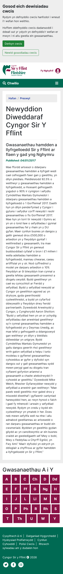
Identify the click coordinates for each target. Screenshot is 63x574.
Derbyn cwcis (13, 43)
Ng (45, 489)
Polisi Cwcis (26, 544)
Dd (54, 479)
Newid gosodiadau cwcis (21, 52)
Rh (45, 509)
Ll (34, 499)
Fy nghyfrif (47, 70)
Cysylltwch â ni (12, 536)
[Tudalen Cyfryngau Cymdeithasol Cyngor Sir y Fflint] (14, 564)
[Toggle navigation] (56, 83)
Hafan (12, 98)
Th (19, 519)
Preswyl (25, 98)
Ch (34, 479)
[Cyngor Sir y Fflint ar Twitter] (6, 564)
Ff (25, 489)
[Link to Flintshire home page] (15, 70)
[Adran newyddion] (21, 564)
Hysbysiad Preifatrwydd (18, 540)
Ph (26, 509)
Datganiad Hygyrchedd (41, 536)
